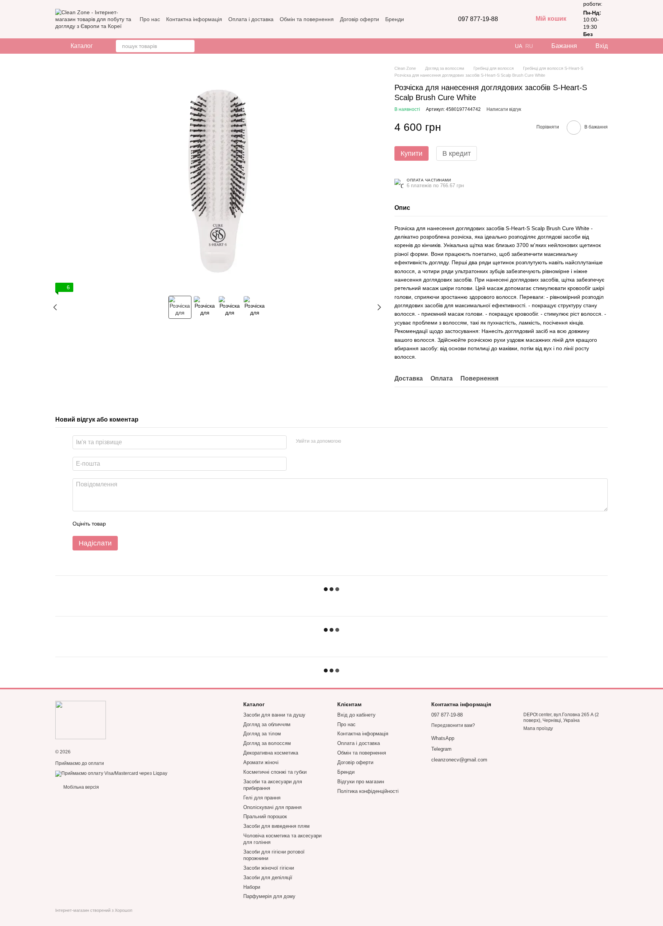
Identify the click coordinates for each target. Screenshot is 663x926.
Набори (251, 887)
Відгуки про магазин (360, 781)
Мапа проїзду (538, 728)
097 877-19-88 (478, 19)
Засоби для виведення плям (276, 826)
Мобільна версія (80, 787)
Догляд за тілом (262, 734)
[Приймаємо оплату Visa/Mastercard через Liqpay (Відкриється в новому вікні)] (111, 773)
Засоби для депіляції (267, 877)
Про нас (150, 19)
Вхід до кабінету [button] (356, 715)
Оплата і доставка (251, 19)
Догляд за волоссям (267, 743)
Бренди (394, 19)
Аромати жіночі (261, 762)
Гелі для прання (261, 798)
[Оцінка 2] (131, 523)
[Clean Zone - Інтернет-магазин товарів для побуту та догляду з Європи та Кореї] (80, 720)
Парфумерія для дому (269, 896)
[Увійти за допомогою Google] (361, 441)
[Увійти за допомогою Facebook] (349, 441)
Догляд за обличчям (266, 724)
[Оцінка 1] (118, 523)
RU (529, 46)
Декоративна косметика (270, 753)
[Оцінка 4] (155, 523)
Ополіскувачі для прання (272, 807)
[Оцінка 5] (168, 523)
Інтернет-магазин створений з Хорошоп (93, 910)
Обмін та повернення (307, 19)
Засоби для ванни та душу (274, 715)
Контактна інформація (194, 19)
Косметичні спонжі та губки (275, 772)
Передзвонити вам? (453, 725)
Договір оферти (359, 19)
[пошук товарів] (188, 46)
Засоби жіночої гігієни (268, 868)
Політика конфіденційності (368, 791)
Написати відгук (504, 109)
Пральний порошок (265, 816)
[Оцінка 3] (143, 523)
